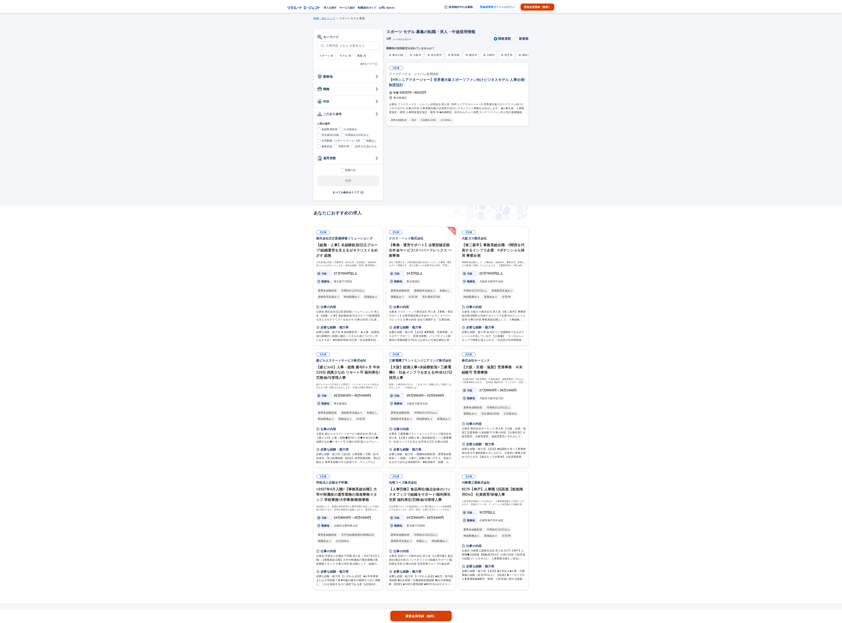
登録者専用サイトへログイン (497, 7)
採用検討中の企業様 (461, 7)
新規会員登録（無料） (537, 7)
